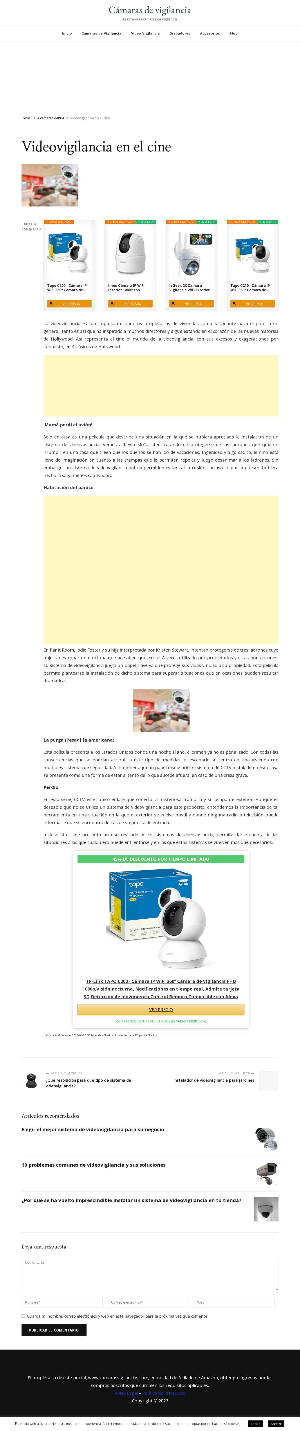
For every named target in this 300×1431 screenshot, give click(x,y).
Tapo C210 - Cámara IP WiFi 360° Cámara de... (250, 287)
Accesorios (210, 33)
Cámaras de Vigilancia (101, 33)
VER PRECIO (71, 304)
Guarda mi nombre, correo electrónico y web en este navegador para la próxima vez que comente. (117, 1316)
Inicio (67, 33)
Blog (234, 33)
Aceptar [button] (276, 1424)
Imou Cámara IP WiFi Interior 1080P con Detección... (126, 287)
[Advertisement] (150, 76)
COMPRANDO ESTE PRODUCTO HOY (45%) (161, 1021)
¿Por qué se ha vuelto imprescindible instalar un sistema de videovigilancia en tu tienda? (131, 1200)
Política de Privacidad (163, 1393)
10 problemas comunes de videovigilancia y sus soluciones (94, 1164)
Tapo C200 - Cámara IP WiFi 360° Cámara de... (67, 287)
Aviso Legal (126, 1393)
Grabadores (180, 33)
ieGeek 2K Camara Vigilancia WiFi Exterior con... (189, 287)
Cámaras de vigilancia (149, 9)
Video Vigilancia (145, 33)
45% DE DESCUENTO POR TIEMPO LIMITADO (161, 859)
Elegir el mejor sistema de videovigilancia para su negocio (93, 1129)
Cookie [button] (255, 1424)
